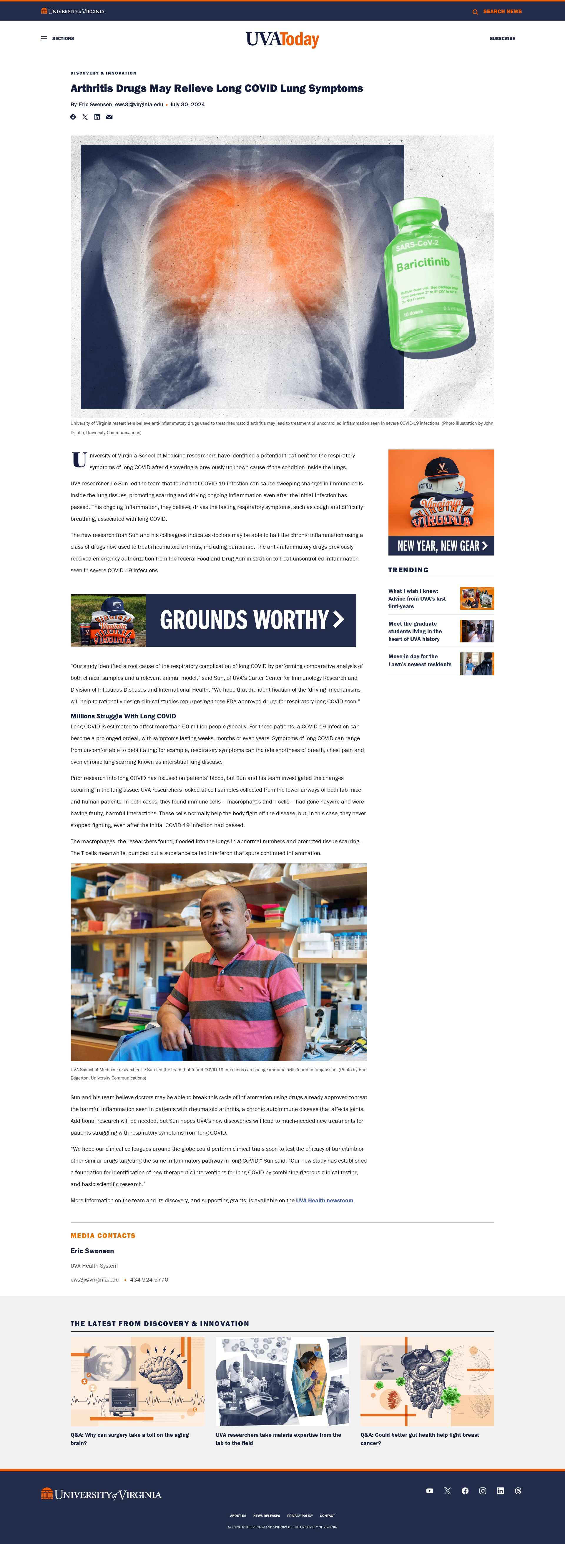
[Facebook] (465, 1492)
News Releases (266, 1515)
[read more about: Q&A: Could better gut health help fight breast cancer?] (427, 1381)
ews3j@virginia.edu (139, 104)
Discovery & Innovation (104, 73)
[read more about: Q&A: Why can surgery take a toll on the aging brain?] (138, 1381)
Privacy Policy (300, 1515)
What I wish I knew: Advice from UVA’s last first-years (417, 598)
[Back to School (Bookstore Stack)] (441, 502)
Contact (327, 1515)
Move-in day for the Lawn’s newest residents (419, 659)
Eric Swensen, (96, 104)
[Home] (282, 40)
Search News (502, 11)
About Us (238, 1515)
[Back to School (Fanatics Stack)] (213, 645)
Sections (63, 38)
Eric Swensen (92, 1250)
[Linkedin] (500, 1492)
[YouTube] (429, 1492)
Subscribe (502, 38)
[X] (447, 1492)
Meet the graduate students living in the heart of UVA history (415, 631)
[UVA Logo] (101, 1493)
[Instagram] (482, 1492)
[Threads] (518, 1492)
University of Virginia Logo (73, 11)
